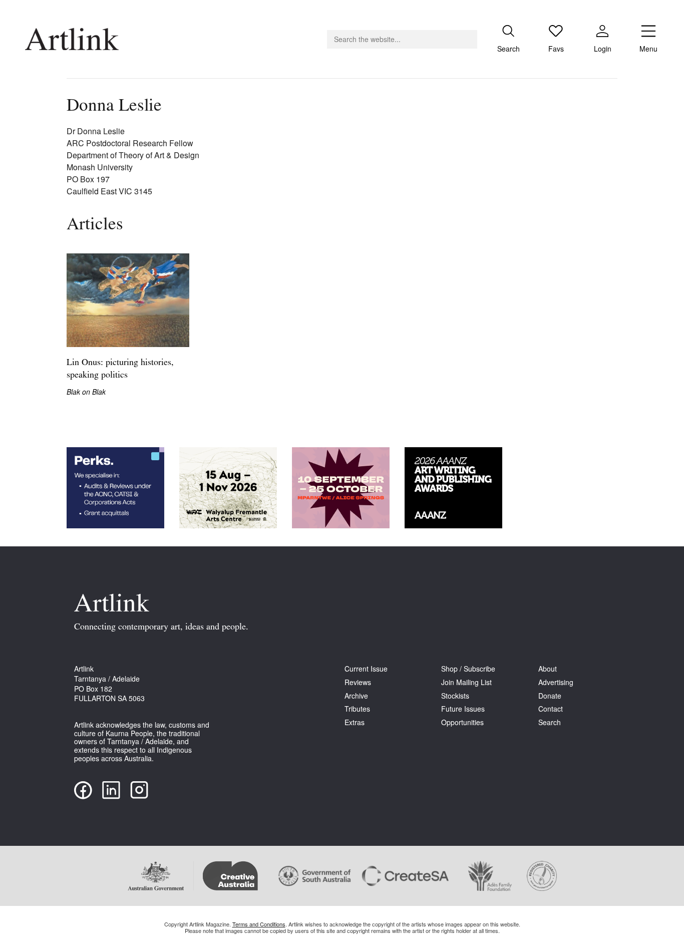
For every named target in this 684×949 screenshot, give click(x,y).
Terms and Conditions (258, 924)
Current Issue (366, 669)
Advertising (555, 682)
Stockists (455, 696)
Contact (550, 709)
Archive (356, 696)
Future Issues (463, 709)
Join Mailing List (466, 682)
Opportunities (462, 722)
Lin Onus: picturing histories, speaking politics (120, 369)
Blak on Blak (86, 392)
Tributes (357, 709)
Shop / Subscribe (468, 669)
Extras (355, 722)
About (547, 669)
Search (549, 722)
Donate (549, 696)
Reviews (358, 682)
